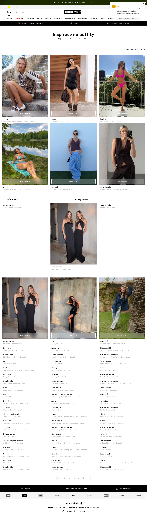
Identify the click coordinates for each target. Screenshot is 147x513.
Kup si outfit (25, 113)
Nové (143, 49)
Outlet (12, 7)
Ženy (9, 12)
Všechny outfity (131, 49)
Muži (16, 12)
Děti (23, 12)
